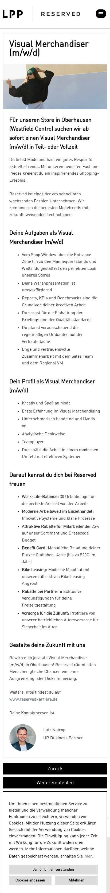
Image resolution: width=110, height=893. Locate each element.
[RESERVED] (41, 14)
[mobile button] (101, 13)
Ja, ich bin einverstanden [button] (53, 870)
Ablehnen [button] (76, 880)
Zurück (55, 768)
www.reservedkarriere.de (33, 699)
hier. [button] (89, 856)
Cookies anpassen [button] (30, 880)
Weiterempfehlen (55, 782)
